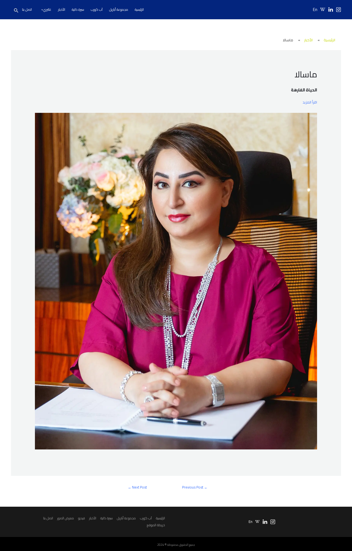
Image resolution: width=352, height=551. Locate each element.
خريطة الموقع (156, 525)
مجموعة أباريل (118, 9)
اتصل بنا (27, 9)
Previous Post (195, 487)
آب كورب (97, 9)
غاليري (47, 9)
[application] (40, 9)
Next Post (137, 487)
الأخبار (61, 9)
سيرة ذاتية (78, 9)
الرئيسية (139, 9)
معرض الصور (65, 518)
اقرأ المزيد (309, 102)
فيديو (81, 518)
